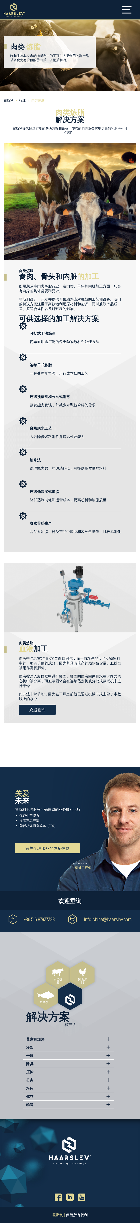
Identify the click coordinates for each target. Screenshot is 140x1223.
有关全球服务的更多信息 (47, 848)
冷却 (30, 1047)
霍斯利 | (58, 1215)
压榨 (30, 1072)
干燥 (30, 1055)
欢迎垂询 (37, 709)
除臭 (30, 1063)
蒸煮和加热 (35, 1039)
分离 (30, 1080)
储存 (30, 1096)
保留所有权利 (77, 1215)
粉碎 (30, 1088)
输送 (30, 1104)
